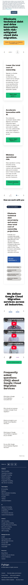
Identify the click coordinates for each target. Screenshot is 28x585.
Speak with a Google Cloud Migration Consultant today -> (14, 43)
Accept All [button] (14, 12)
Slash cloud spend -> (13, 95)
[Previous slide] (4, 195)
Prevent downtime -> (13, 182)
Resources (3, 550)
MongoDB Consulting (6, 475)
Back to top (21, 455)
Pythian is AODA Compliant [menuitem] (7, 579)
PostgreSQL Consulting (7, 480)
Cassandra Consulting (6, 473)
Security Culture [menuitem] (20, 579)
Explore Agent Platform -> (13, 139)
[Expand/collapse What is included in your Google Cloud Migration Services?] (22, 421)
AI (1, 504)
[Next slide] (23, 52)
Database (3, 468)
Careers (3, 558)
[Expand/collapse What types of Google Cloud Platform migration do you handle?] (22, 433)
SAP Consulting (5, 530)
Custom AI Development (7, 514)
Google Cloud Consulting (7, 523)
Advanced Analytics (6, 500)
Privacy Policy (8, 9)
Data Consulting (5, 471)
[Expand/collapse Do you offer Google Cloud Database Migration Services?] (22, 445)
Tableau (3, 498)
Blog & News (4, 553)
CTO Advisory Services (7, 512)
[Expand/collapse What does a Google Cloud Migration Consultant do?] (22, 397)
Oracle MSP (4, 546)
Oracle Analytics (5, 495)
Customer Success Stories (7, 555)
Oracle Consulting (5, 479)
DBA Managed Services (7, 540)
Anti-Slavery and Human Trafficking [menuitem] (9, 577)
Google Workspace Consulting (9, 524)
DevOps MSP (4, 542)
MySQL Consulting (5, 477)
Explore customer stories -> (14, 362)
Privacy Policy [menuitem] (4, 575)
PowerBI (3, 496)
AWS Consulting (5, 521)
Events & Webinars (6, 556)
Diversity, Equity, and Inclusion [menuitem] (14, 573)
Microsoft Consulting (6, 526)
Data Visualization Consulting (8, 493)
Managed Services (5, 534)
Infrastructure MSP (6, 544)
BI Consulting (4, 489)
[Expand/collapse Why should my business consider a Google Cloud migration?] (22, 409)
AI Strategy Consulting (6, 509)
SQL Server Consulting (7, 482)
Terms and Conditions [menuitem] (15, 575)
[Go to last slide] (4, 52)
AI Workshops (4, 511)
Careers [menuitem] (3, 573)
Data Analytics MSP (6, 539)
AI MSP (3, 537)
